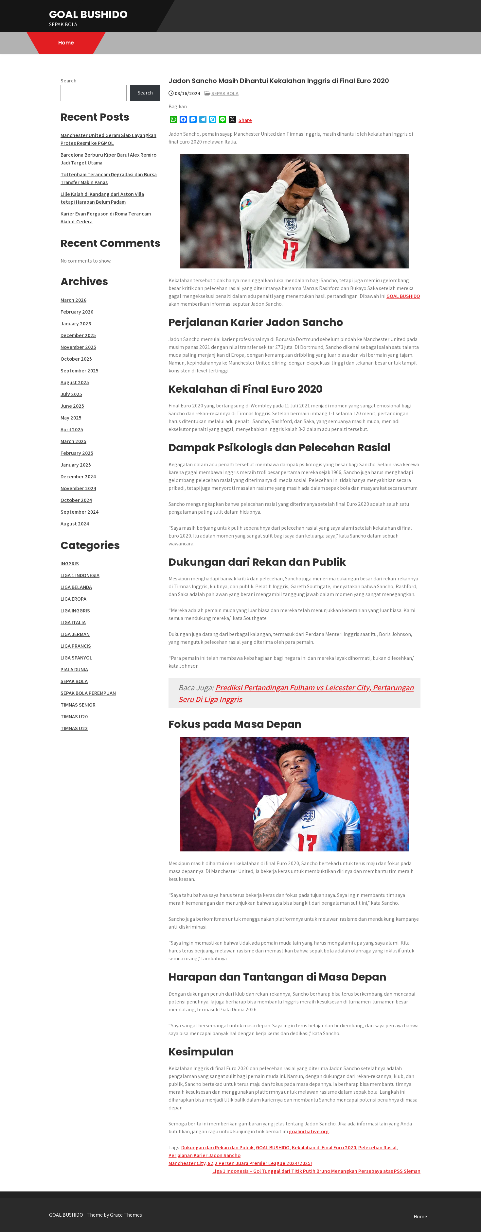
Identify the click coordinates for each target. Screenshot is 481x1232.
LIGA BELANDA (76, 587)
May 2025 (71, 417)
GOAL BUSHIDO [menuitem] (403, 296)
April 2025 (72, 429)
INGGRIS (70, 563)
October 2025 (76, 358)
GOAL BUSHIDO (88, 14)
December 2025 (78, 335)
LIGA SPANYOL (76, 657)
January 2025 (76, 464)
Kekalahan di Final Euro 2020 (324, 1147)
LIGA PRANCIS (76, 645)
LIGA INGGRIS (75, 610)
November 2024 (78, 488)
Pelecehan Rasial (377, 1147)
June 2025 (72, 405)
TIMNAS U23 (74, 728)
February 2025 (77, 453)
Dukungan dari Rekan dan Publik (217, 1147)
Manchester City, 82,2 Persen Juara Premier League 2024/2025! (240, 1163)
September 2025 (79, 370)
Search (69, 80)
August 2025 (75, 382)
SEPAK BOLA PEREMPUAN (88, 693)
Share (245, 120)
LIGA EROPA (73, 598)
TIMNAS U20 (74, 716)
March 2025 (73, 441)
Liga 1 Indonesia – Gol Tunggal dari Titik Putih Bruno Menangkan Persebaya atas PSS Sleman (316, 1171)
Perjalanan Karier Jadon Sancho (204, 1155)
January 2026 (76, 323)
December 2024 (78, 476)
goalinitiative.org (309, 1131)
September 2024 (79, 511)
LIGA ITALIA (73, 622)
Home (66, 42)
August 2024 (75, 523)
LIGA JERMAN (75, 634)
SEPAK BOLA (225, 93)
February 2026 (77, 311)
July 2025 (71, 394)
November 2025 (78, 347)
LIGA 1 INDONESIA (80, 575)
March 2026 (73, 300)
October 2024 (76, 500)
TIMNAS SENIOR (78, 704)
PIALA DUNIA (74, 669)
